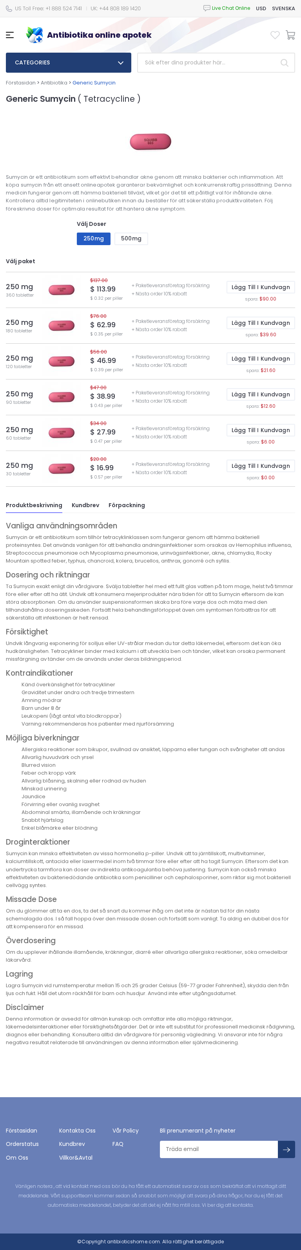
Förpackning (127, 505)
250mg (93, 238)
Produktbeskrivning (34, 505)
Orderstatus (22, 1144)
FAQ (117, 1144)
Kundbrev (85, 505)
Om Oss (17, 1158)
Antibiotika (54, 82)
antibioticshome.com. (133, 1241)
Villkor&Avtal (75, 1158)
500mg (131, 238)
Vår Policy (125, 1131)
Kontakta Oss (77, 1131)
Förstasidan (21, 82)
